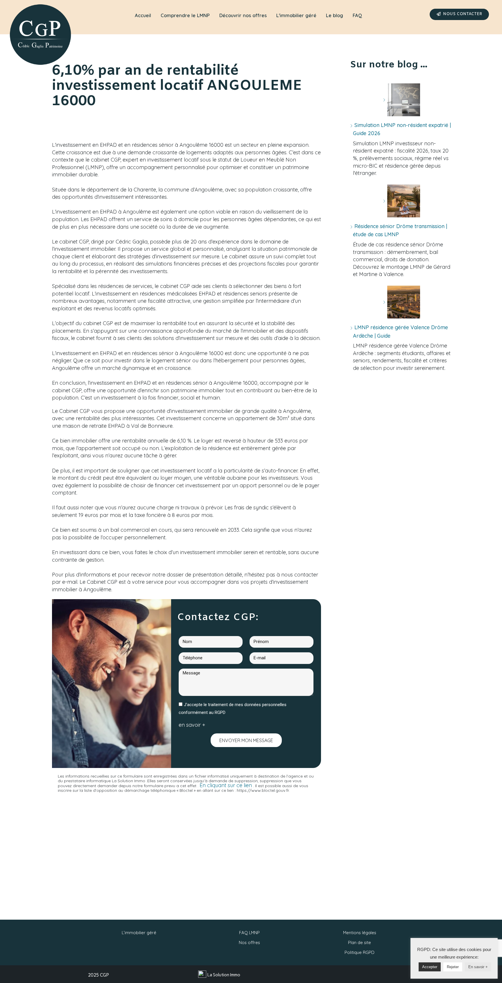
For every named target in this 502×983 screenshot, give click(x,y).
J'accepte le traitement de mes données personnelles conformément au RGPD (232, 708)
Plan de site (359, 942)
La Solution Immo (223, 974)
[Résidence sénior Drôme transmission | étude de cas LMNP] (401, 201)
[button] (459, 14)
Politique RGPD (359, 952)
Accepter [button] (429, 967)
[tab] (143, 16)
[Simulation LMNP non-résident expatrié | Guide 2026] (401, 99)
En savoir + (478, 967)
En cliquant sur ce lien (226, 785)
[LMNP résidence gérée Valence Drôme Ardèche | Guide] (401, 302)
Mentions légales (359, 932)
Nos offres (249, 942)
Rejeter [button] (453, 967)
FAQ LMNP (249, 932)
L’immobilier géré (139, 932)
